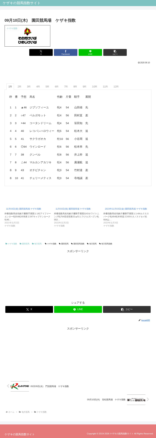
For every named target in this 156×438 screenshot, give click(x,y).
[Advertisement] (78, 275)
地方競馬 (38, 244)
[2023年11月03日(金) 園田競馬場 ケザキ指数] (128, 216)
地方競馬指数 (106, 244)
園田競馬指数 (78, 244)
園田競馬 (25, 244)
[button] (115, 52)
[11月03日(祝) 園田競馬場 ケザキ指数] (29, 216)
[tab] (10, 86)
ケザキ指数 (12, 244)
